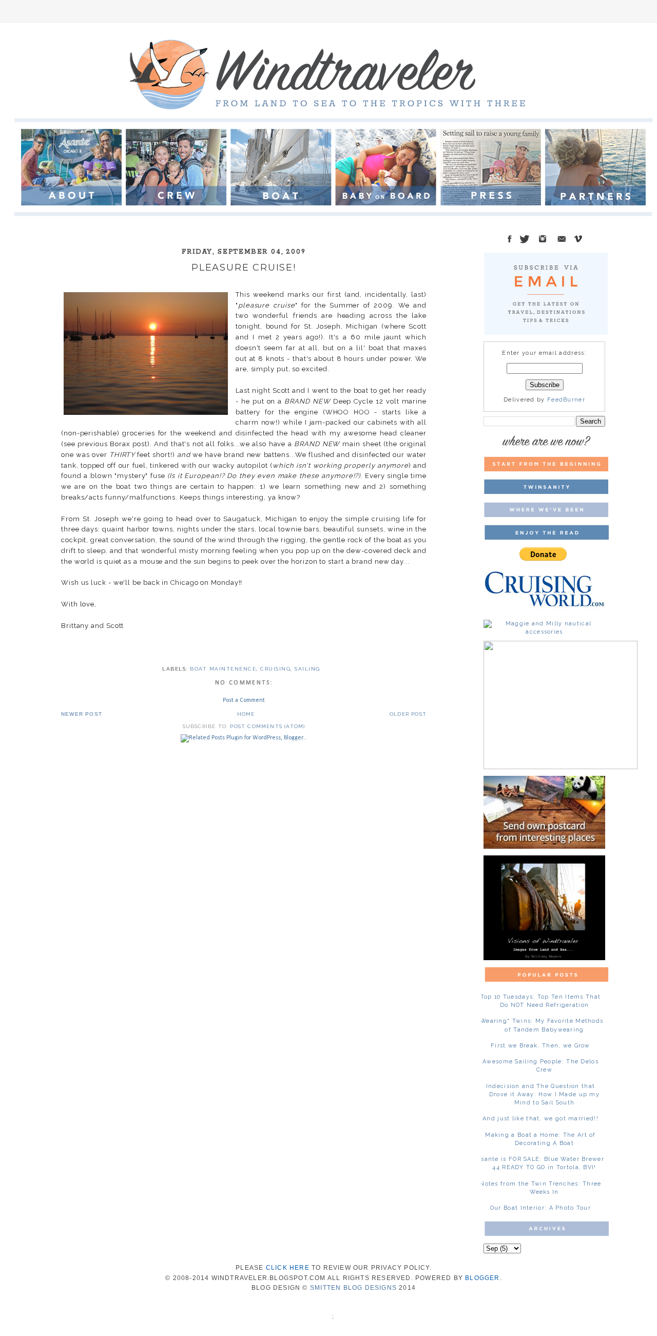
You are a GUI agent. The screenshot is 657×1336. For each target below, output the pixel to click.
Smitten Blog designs (353, 1287)
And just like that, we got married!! (540, 1118)
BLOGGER (482, 1278)
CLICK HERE (288, 1267)
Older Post (408, 714)
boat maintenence (223, 669)
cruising (275, 669)
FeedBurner (566, 399)
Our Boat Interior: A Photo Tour (540, 1208)
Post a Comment (244, 700)
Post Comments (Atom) (267, 726)
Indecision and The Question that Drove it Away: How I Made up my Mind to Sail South (543, 1094)
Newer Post (81, 714)
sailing (307, 669)
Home (246, 714)
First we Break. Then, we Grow (540, 1045)
